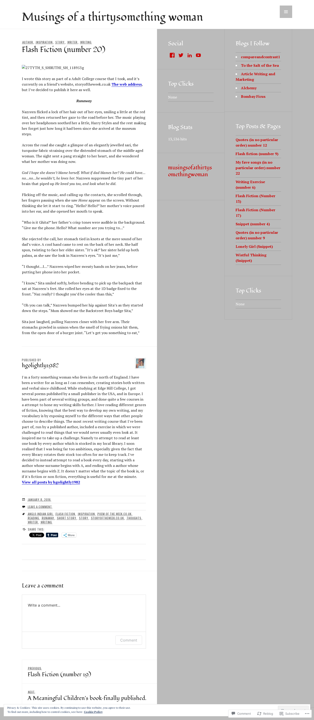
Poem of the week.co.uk (114, 514)
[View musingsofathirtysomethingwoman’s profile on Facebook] (172, 55)
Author (27, 42)
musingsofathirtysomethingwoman (190, 171)
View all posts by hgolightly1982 (51, 482)
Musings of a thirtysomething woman (112, 17)
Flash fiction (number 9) (257, 153)
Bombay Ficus (253, 96)
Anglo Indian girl (40, 514)
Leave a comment (40, 506)
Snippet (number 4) (253, 223)
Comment (128, 640)
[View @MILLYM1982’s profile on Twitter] (181, 55)
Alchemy (249, 87)
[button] (286, 12)
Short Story (66, 518)
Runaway (48, 518)
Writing (86, 42)
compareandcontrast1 (260, 56)
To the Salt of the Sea (260, 65)
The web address (126, 84)
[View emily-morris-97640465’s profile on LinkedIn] (189, 55)
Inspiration (44, 42)
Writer (72, 42)
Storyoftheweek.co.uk (107, 518)
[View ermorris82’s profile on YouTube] (198, 55)
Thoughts (134, 518)
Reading (33, 518)
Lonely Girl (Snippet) (254, 246)
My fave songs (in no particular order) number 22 (258, 168)
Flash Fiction (65, 514)
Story (60, 42)
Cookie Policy (93, 712)
